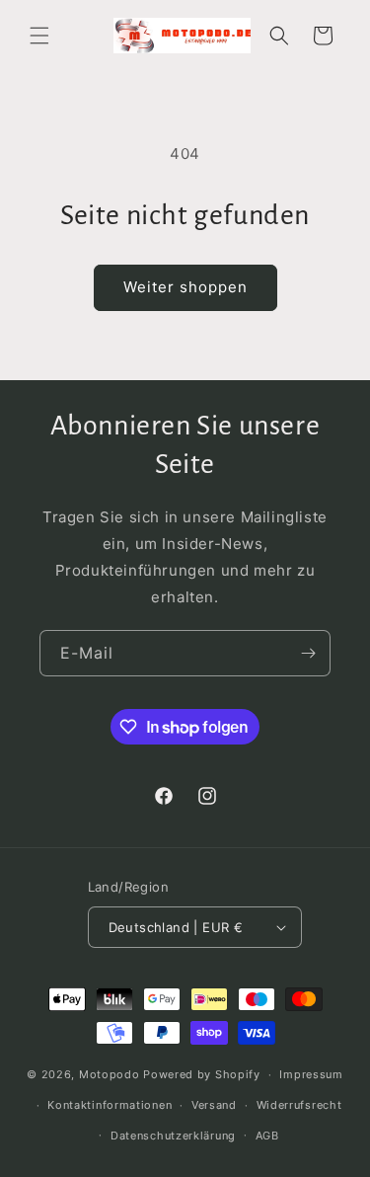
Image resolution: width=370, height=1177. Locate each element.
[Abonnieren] (308, 653)
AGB (267, 1135)
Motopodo (109, 1074)
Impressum (310, 1074)
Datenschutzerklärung (173, 1135)
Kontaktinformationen (109, 1105)
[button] (39, 35)
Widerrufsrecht (299, 1105)
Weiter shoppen (185, 286)
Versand (214, 1105)
